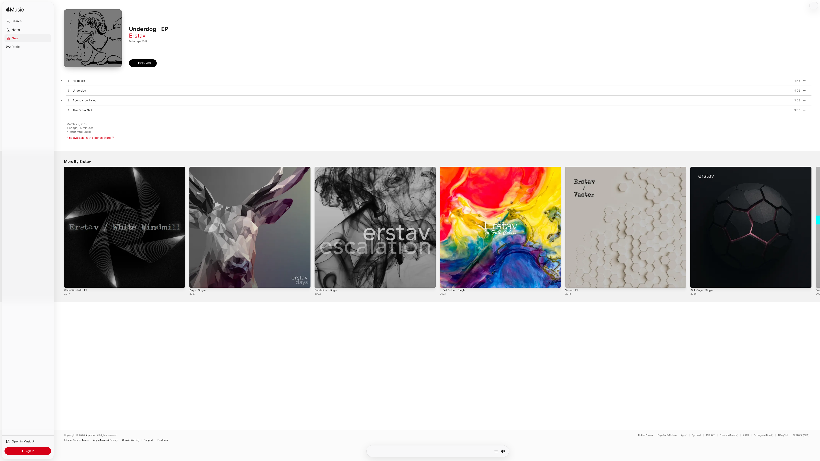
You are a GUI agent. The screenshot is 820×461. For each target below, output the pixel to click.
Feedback (162, 440)
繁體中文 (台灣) (801, 435)
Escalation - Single (327, 168)
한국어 (746, 435)
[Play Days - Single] (195, 282)
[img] (15, 9)
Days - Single (198, 168)
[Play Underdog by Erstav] (68, 91)
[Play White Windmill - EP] (69, 282)
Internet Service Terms (76, 440)
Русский (696, 435)
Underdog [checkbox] (79, 90)
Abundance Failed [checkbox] (85, 100)
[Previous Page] (60, 227)
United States (645, 435)
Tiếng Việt (783, 435)
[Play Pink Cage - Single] (696, 282)
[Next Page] (816, 227)
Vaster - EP (572, 168)
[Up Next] (496, 451)
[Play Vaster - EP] (570, 282)
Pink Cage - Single (702, 168)
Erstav (137, 35)
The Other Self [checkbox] (82, 110)
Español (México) (667, 435)
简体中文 (710, 435)
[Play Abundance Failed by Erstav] (68, 100)
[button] (28, 21)
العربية (684, 435)
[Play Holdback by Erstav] (68, 81)
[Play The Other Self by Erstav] (68, 110)
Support (148, 440)
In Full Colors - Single (454, 168)
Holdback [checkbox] (79, 80)
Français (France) (729, 435)
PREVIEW (795, 80)
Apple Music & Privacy (105, 440)
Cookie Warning (130, 440)
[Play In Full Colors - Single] (445, 282)
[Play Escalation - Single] (320, 282)
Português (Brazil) (763, 435)
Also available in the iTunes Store (89, 137)
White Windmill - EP (77, 168)
